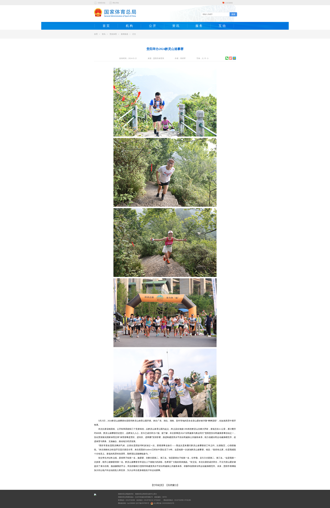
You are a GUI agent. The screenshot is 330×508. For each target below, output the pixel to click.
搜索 (233, 14)
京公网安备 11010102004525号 (164, 503)
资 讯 (175, 25)
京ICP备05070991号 (142, 503)
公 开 (152, 25)
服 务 (198, 25)
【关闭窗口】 (172, 485)
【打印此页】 (158, 485)
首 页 (106, 25)
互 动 (222, 25)
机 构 (129, 25)
